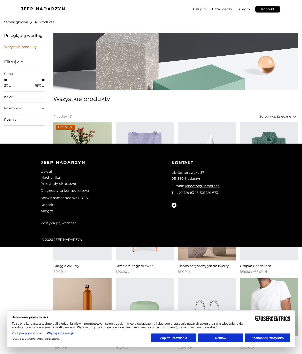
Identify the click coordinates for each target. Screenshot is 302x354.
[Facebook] (174, 205)
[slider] (5, 80)
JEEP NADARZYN (43, 8)
